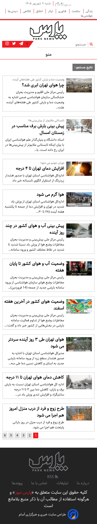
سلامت (76, 11)
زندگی (89, 11)
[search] (92, 44)
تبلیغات (62, 483)
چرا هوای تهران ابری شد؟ (43, 85)
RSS (51, 477)
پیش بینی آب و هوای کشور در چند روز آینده (34, 229)
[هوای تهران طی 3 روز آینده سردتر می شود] (79, 344)
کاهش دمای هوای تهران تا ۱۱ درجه (35, 377)
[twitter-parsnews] (13, 44)
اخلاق (39, 11)
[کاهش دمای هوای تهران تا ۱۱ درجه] (79, 382)
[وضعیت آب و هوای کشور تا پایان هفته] (79, 268)
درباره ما (83, 483)
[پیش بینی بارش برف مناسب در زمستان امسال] (79, 126)
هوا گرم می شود (50, 194)
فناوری (62, 11)
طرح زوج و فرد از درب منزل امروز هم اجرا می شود (36, 412)
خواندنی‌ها (87, 15)
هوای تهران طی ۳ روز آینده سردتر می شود (36, 343)
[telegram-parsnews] (20, 44)
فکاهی (27, 11)
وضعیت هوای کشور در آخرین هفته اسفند (34, 305)
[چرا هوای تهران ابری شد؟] (79, 85)
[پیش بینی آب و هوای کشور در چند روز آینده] (79, 230)
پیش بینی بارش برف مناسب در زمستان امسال (38, 129)
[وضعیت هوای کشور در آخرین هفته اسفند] (79, 306)
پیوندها (17, 483)
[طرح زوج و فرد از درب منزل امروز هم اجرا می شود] (79, 413)
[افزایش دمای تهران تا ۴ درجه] (79, 169)
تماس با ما (39, 483)
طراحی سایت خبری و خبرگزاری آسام (42, 514)
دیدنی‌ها (13, 11)
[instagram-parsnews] (7, 44)
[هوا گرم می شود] (79, 199)
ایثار (51, 11)
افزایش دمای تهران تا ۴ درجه (40, 168)
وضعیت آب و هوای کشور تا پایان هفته (36, 267)
